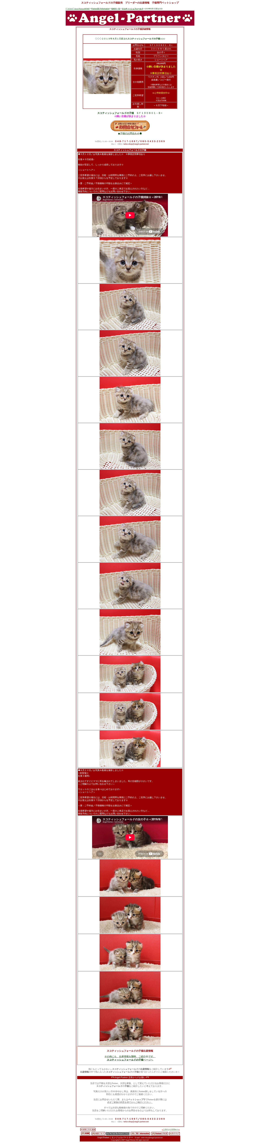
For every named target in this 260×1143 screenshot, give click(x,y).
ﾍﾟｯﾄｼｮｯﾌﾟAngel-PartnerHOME (78, 9)
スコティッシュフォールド (132, 9)
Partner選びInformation (100, 9)
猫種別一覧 (115, 9)
